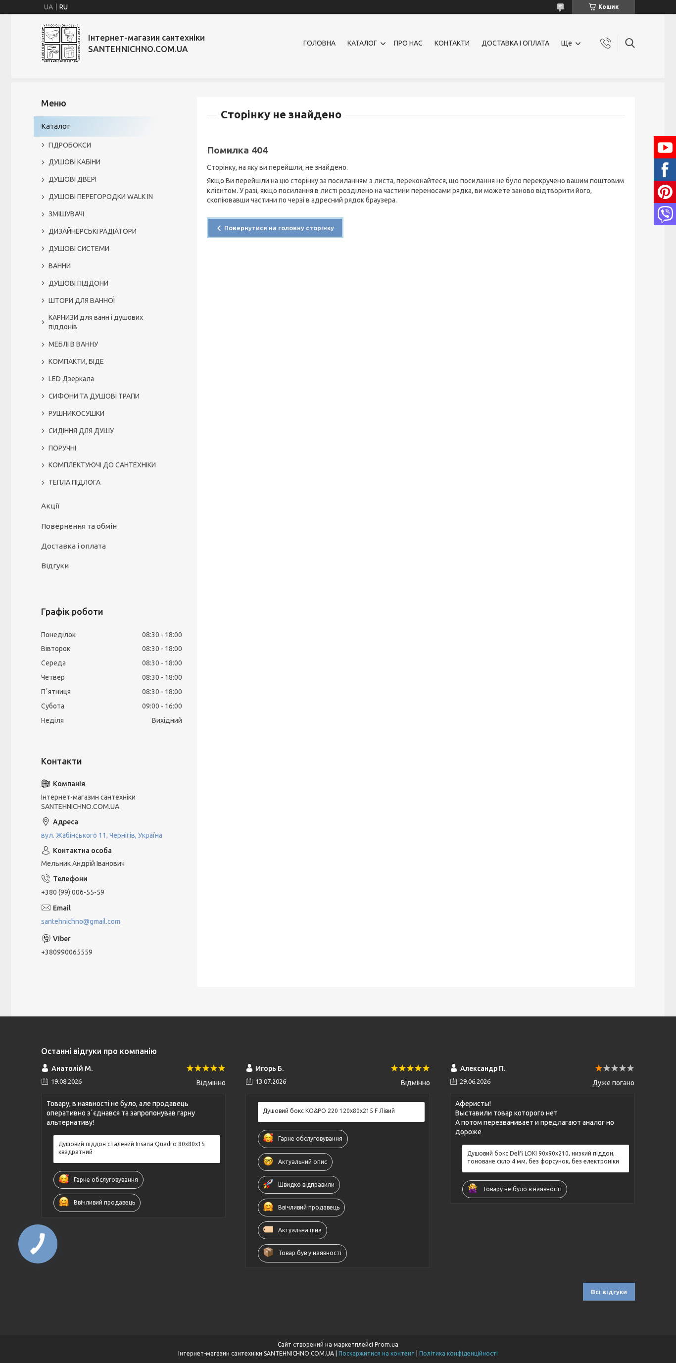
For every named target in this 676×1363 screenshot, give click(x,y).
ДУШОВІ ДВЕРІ (72, 179)
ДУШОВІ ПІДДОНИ (78, 283)
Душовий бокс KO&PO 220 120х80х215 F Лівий (329, 1111)
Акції (50, 506)
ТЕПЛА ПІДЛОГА (74, 482)
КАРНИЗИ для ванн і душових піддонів (95, 322)
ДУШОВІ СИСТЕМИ (78, 248)
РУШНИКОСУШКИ (76, 413)
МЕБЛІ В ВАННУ (73, 344)
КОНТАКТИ (452, 43)
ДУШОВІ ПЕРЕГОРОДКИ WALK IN (100, 197)
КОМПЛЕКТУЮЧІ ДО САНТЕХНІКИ (102, 465)
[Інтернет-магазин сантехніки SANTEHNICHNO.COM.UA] (61, 43)
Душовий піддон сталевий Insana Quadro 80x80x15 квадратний (131, 1148)
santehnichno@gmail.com (80, 921)
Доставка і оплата (73, 546)
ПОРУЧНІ (62, 448)
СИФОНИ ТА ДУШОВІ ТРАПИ (94, 396)
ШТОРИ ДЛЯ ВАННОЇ (81, 300)
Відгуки (55, 565)
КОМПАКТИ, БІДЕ (76, 361)
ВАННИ (59, 266)
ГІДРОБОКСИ (69, 145)
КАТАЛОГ (362, 43)
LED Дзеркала (71, 379)
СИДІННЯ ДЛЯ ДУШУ (81, 431)
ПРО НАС (408, 43)
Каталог (55, 126)
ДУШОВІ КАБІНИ (74, 162)
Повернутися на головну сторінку (279, 227)
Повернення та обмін (79, 526)
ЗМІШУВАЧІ (66, 214)
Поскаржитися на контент (376, 1353)
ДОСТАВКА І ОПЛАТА (515, 43)
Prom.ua (386, 1344)
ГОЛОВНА (319, 43)
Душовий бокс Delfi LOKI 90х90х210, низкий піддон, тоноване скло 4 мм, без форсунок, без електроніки (543, 1157)
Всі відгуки (609, 1291)
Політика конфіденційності (458, 1353)
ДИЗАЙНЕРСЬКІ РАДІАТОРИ (92, 231)
